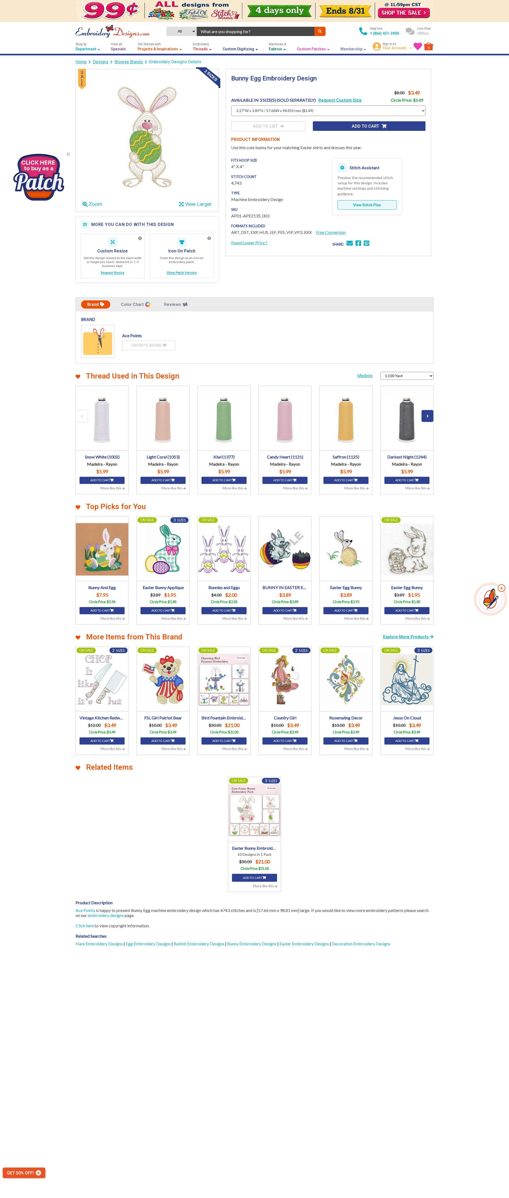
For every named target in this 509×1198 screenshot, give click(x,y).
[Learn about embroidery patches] (209, 238)
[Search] (320, 31)
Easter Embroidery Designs (304, 943)
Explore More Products (406, 636)
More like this (111, 488)
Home (81, 61)
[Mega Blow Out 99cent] (254, 11)
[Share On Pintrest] (366, 243)
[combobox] (255, 31)
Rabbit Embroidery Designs (199, 943)
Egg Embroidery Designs (149, 943)
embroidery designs (106, 915)
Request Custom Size (340, 100)
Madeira (364, 375)
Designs (100, 61)
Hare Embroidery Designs (100, 943)
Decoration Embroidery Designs (361, 943)
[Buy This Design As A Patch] (38, 175)
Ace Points (85, 910)
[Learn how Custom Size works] (140, 238)
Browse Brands (129, 61)
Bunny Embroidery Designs (252, 943)
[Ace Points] (97, 341)
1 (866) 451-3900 (384, 33)
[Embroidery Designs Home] (113, 31)
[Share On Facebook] (358, 243)
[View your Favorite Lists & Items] (418, 46)
